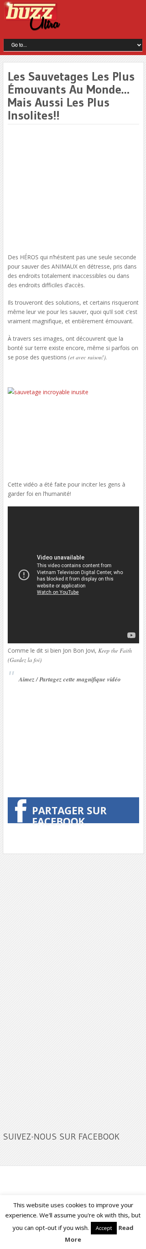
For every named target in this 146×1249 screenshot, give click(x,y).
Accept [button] (104, 1228)
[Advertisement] (76, 189)
